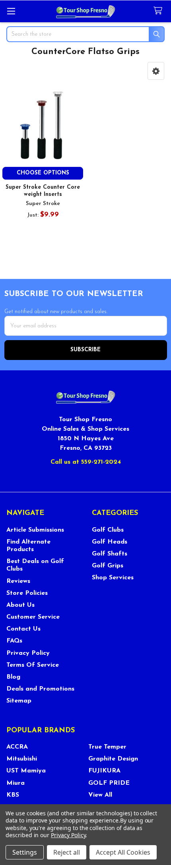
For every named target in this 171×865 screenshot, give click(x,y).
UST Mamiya (26, 771)
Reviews (18, 581)
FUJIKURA (104, 771)
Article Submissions (35, 530)
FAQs (14, 641)
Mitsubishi (21, 759)
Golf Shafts (109, 554)
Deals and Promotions (40, 689)
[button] (156, 71)
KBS (12, 795)
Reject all (66, 852)
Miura (15, 783)
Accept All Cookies (123, 852)
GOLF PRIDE (109, 783)
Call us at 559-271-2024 (86, 462)
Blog (13, 677)
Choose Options (43, 173)
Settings (24, 852)
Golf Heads (109, 542)
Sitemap (18, 701)
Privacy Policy (28, 653)
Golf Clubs (108, 530)
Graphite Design (113, 759)
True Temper (107, 747)
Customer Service (33, 617)
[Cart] (159, 10)
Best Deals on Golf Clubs (35, 565)
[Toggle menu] (11, 11)
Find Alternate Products (28, 546)
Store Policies (27, 593)
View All (100, 795)
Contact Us (23, 629)
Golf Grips (107, 566)
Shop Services (113, 578)
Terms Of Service (32, 665)
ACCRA (17, 747)
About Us (20, 605)
